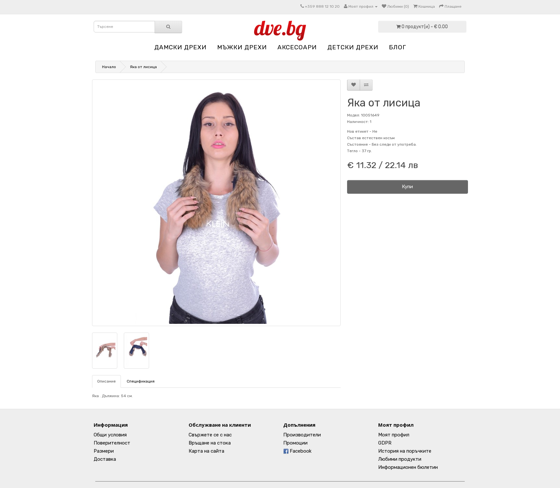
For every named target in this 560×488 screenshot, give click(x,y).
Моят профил (393, 435)
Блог (397, 47)
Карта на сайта (206, 451)
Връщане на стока (210, 443)
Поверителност (112, 443)
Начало (109, 67)
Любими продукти (399, 459)
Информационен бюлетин (408, 467)
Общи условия (110, 435)
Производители (302, 435)
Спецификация (141, 381)
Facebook (299, 451)
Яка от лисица (143, 67)
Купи (407, 186)
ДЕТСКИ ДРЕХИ (352, 47)
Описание (106, 381)
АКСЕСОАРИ (297, 47)
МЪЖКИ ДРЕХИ (242, 47)
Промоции (295, 443)
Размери (104, 451)
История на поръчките (404, 451)
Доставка (105, 459)
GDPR (384, 443)
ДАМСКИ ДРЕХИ (180, 47)
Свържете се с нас (210, 435)
